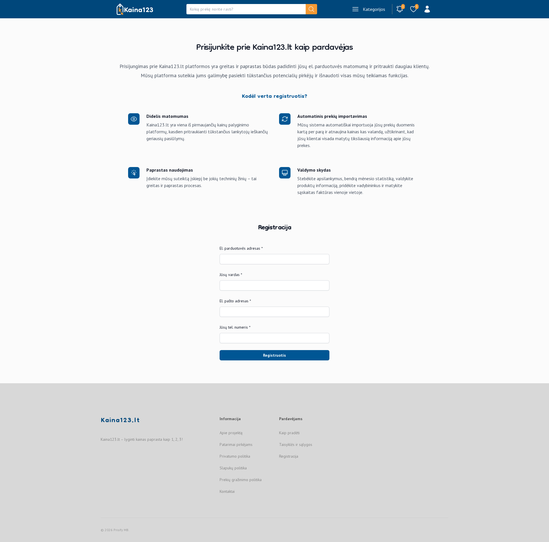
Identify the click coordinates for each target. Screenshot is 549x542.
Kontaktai (227, 491)
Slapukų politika (233, 467)
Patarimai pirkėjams (236, 444)
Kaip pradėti (289, 432)
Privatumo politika (235, 456)
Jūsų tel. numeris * (235, 327)
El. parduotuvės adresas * (241, 248)
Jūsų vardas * (231, 274)
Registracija (288, 456)
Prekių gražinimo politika (241, 479)
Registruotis (274, 355)
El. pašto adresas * (235, 300)
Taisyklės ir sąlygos (295, 444)
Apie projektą (231, 432)
